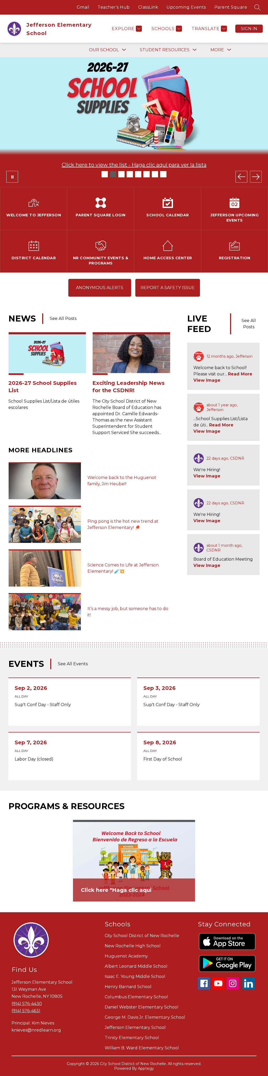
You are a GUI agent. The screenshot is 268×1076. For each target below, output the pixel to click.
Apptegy (146, 1068)
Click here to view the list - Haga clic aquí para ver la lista (134, 165)
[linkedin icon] (248, 988)
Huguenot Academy (126, 956)
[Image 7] (155, 174)
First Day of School (164, 759)
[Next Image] (256, 177)
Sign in (249, 28)
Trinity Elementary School (132, 1037)
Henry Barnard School (128, 986)
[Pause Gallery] (12, 177)
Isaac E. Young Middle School (135, 976)
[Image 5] (138, 174)
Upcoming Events (186, 7)
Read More (240, 373)
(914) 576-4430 (27, 1003)
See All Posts (63, 318)
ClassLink (148, 7)
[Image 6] (146, 174)
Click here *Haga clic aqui (116, 890)
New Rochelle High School (133, 945)
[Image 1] (105, 174)
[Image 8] (163, 174)
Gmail (83, 7)
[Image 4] (130, 174)
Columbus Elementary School (136, 996)
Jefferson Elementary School (135, 1027)
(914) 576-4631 (26, 1010)
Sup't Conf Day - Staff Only (44, 704)
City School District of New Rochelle (142, 935)
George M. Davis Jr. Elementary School (145, 1017)
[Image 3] (121, 174)
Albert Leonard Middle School (136, 966)
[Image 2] (113, 174)
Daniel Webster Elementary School (141, 1007)
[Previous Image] (241, 177)
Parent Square (230, 7)
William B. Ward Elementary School (142, 1047)
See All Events (73, 663)
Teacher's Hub (114, 7)
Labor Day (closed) (35, 759)
